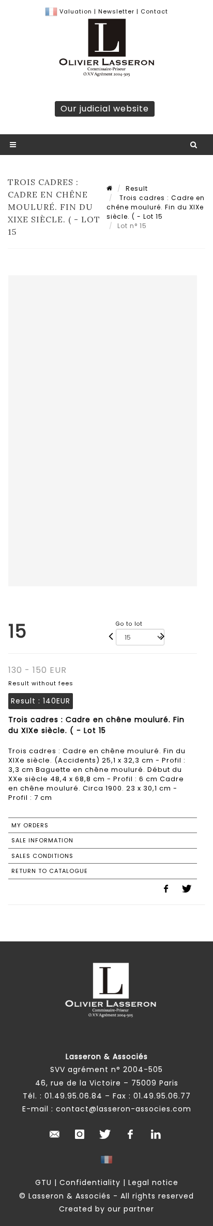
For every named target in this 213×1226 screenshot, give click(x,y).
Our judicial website (104, 109)
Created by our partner (106, 1209)
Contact (154, 11)
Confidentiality (89, 1182)
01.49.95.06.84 (73, 1096)
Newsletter (115, 11)
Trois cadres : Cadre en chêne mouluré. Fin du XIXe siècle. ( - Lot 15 (155, 207)
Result (137, 188)
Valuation (75, 11)
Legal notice (153, 1182)
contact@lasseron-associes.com (123, 1109)
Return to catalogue (49, 871)
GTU (43, 1182)
